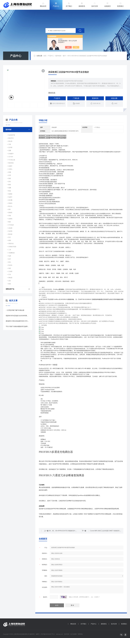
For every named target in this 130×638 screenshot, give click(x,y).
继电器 (10, 277)
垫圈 (9, 150)
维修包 (10, 203)
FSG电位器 (11, 160)
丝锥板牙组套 (12, 246)
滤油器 (10, 228)
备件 (64, 55)
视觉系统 (11, 163)
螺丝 (9, 222)
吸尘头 (10, 206)
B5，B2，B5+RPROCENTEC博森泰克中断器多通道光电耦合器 (69, 530)
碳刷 (9, 240)
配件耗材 (58, 55)
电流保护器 (11, 135)
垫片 (9, 237)
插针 (9, 209)
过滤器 (10, 271)
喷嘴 (9, 172)
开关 (9, 274)
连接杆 (10, 166)
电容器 (10, 231)
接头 (9, 262)
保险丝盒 (11, 243)
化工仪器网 (73, 634)
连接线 (10, 218)
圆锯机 (10, 212)
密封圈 (10, 200)
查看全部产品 (10, 289)
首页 (45, 55)
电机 (9, 268)
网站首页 (43, 6)
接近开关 (11, 138)
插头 (9, 181)
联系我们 (120, 6)
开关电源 (11, 225)
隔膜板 (10, 194)
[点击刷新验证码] (63, 597)
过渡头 (10, 169)
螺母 (9, 184)
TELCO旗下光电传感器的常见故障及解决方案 (18, 326)
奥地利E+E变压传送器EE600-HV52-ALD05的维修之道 (18, 321)
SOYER (10, 156)
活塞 (9, 144)
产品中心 (56, 6)
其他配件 (11, 153)
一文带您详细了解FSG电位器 (15, 310)
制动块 (10, 265)
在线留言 (107, 6)
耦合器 (10, 141)
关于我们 (69, 6)
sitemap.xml (59, 634)
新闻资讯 (82, 6)
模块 (9, 284)
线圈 (9, 187)
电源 (9, 256)
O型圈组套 (11, 253)
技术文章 (94, 6)
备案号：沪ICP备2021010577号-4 (45, 634)
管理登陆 (80, 634)
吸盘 (9, 191)
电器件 (10, 197)
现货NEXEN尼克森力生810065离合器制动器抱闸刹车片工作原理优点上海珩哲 (18, 315)
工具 (9, 249)
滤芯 (9, 280)
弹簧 (9, 215)
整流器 (10, 234)
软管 (9, 175)
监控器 (10, 147)
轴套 (9, 178)
